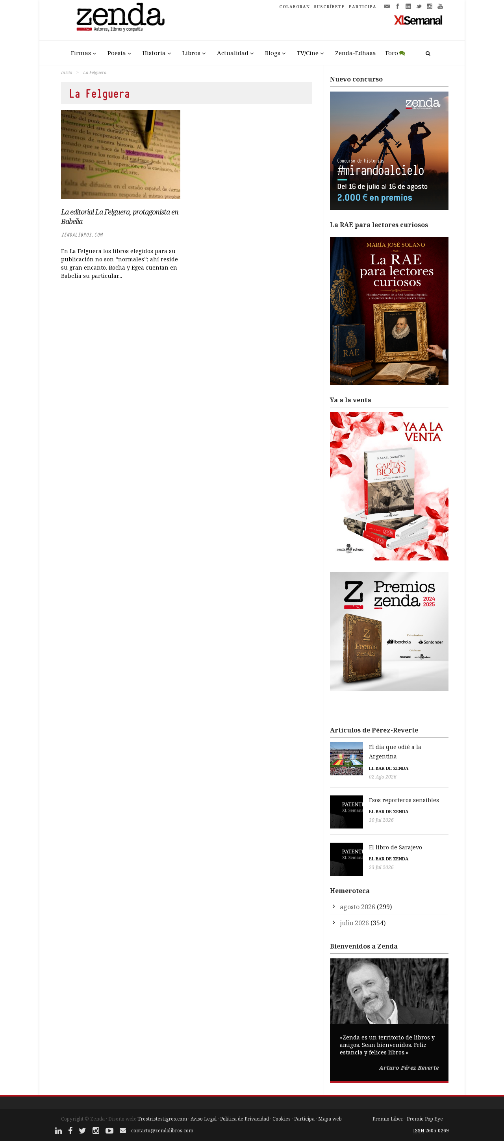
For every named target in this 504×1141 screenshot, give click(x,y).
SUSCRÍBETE (329, 6)
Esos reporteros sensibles (404, 800)
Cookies (281, 1118)
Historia (154, 53)
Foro (391, 53)
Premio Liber (387, 1118)
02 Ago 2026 (383, 776)
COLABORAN (294, 6)
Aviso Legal (204, 1118)
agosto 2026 (357, 906)
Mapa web (330, 1118)
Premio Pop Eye (425, 1118)
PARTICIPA (362, 6)
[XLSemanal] (418, 19)
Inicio (66, 72)
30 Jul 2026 (381, 820)
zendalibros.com (81, 234)
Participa (304, 1118)
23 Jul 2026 (381, 867)
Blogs (272, 53)
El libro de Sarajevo (395, 847)
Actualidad (232, 53)
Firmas (81, 53)
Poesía (116, 53)
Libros (191, 53)
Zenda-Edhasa (355, 53)
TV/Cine (308, 53)
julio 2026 (354, 923)
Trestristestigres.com (162, 1118)
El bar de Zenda (388, 768)
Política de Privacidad (244, 1118)
